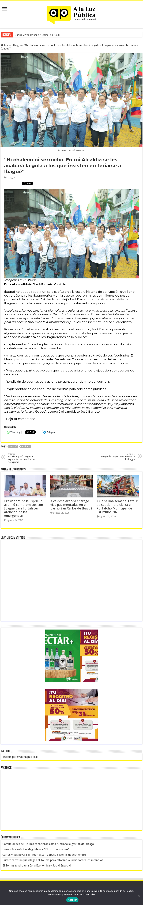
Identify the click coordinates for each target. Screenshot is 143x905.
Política (26, 446)
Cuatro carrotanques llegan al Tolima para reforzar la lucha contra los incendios (52, 860)
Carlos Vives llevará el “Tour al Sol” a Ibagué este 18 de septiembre (44, 854)
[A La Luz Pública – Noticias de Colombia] (71, 14)
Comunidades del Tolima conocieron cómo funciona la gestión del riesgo (48, 844)
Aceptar (72, 899)
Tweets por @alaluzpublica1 (20, 756)
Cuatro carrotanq (24, 34)
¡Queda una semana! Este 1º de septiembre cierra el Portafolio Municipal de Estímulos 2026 (117, 506)
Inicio (7, 45)
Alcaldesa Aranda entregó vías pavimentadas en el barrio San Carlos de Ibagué (71, 504)
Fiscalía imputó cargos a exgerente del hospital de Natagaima (21, 458)
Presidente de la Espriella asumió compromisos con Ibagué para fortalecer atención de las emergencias (23, 508)
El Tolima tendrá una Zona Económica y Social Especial (36, 865)
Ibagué (17, 45)
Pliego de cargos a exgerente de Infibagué (118, 457)
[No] (138, 896)
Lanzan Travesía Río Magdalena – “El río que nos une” (35, 849)
